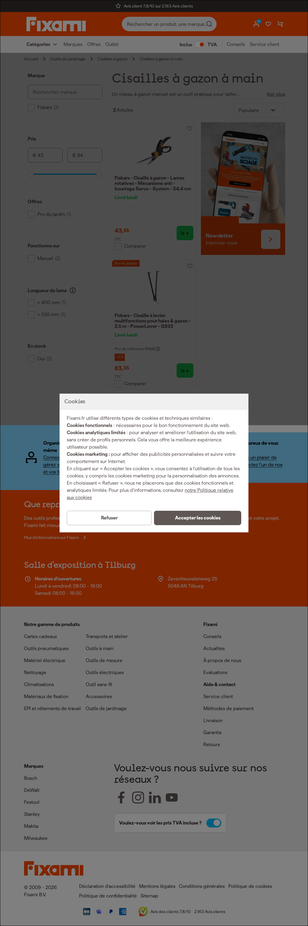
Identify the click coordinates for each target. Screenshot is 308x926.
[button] (197, 518)
